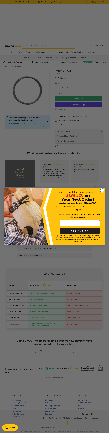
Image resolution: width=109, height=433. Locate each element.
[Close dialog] (102, 190)
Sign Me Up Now (79, 230)
